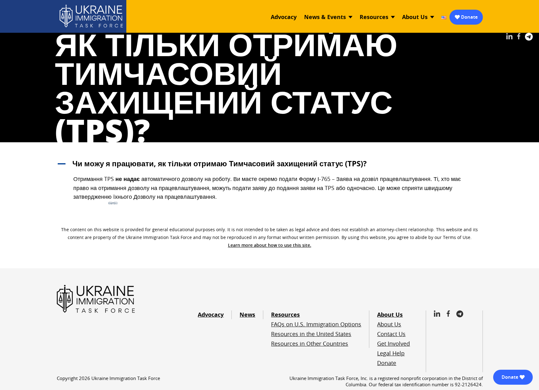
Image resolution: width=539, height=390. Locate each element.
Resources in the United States (311, 334)
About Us (415, 17)
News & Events (325, 17)
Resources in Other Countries (309, 343)
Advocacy (284, 17)
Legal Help (391, 353)
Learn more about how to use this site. (269, 245)
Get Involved (393, 343)
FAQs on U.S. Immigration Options (316, 324)
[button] (269, 163)
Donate (469, 17)
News (247, 315)
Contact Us (391, 334)
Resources (374, 17)
